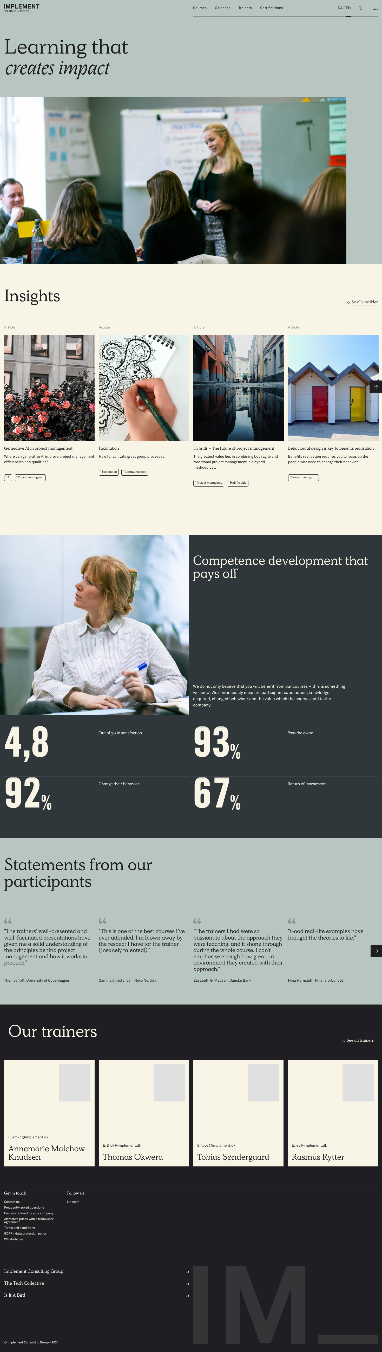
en (348, 8)
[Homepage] (21, 8)
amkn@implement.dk (30, 1137)
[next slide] (376, 951)
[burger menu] (372, 8)
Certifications (271, 8)
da (340, 8)
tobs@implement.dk (218, 1146)
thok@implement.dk (124, 1146)
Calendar (222, 8)
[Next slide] (376, 386)
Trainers (245, 8)
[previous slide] (5, 951)
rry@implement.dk (311, 1146)
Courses (200, 8)
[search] (363, 8)
